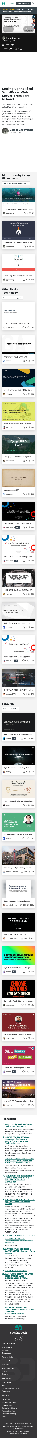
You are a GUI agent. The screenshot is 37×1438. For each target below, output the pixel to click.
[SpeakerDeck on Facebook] (16, 1338)
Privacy (20, 1431)
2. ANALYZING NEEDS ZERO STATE (20, 1235)
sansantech (10, 527)
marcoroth (10, 1038)
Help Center (6, 1383)
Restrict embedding (9, 1414)
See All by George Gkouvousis (14, 183)
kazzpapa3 (10, 427)
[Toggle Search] (33, 3)
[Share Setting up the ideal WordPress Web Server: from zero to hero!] (10, 48)
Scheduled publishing (9, 1408)
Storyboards (6, 1353)
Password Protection (9, 1402)
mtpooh (9, 627)
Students (5, 1374)
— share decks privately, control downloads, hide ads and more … (18, 10)
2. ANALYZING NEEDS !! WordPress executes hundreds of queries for (19, 1241)
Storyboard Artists (8, 1368)
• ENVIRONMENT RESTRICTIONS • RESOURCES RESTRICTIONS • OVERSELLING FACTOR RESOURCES (20, 1179)
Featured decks (7, 1357)
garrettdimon (11, 905)
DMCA (26, 1431)
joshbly (9, 838)
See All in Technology (11, 298)
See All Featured (9, 709)
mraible (9, 1105)
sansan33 (9, 561)
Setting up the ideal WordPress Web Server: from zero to (18, 1125)
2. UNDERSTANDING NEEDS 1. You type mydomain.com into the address (20, 1202)
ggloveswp (10, 213)
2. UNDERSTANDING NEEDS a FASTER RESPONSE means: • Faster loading (20, 1251)
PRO (17, 527)
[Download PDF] (21, 48)
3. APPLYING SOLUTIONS (16, 1271)
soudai (8, 738)
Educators (5, 1371)
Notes (4, 1416)
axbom (9, 972)
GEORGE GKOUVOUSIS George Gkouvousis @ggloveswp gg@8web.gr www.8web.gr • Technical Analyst (18, 1140)
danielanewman (12, 872)
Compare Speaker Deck (10, 1388)
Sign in (12, 3)
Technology (9, 45)
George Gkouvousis (21, 129)
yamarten (9, 494)
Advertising (6, 1391)
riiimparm (9, 394)
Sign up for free (23, 3)
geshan (8, 805)
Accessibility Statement (18, 1433)
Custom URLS (7, 1405)
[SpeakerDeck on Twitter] (21, 1338)
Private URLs (6, 1400)
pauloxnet (10, 461)
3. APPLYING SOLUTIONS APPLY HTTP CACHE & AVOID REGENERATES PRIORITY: (19, 1276)
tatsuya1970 (11, 694)
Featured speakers (8, 1360)
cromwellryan (11, 938)
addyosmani (10, 1005)
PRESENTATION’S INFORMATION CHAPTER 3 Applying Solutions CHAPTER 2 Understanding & (19, 1161)
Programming (7, 1347)
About (9, 1431)
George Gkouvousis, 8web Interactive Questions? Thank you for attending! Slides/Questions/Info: (19, 1310)
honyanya (9, 594)
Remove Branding (8, 1411)
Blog (3, 1385)
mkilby (8, 772)
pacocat (9, 361)
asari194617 (10, 327)
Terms (14, 1431)
